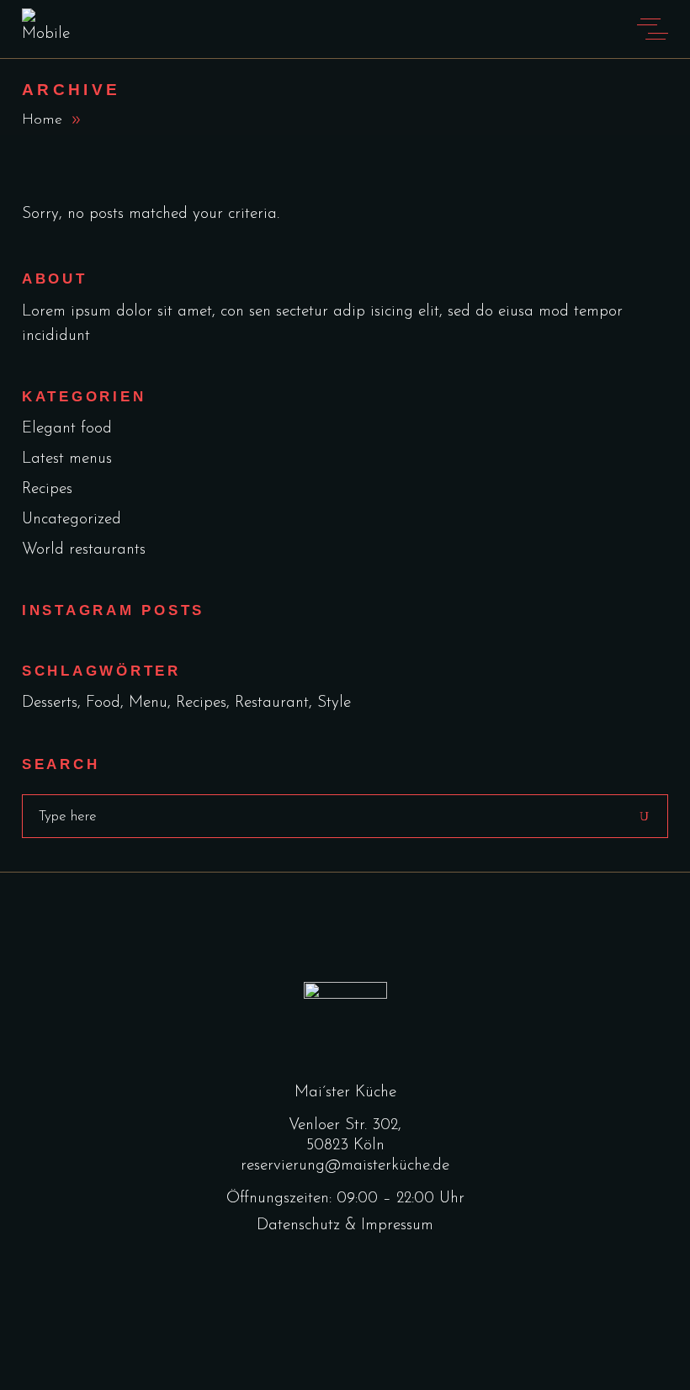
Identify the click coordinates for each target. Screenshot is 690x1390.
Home (42, 120)
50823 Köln (345, 1146)
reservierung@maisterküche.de (345, 1166)
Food (103, 703)
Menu (148, 703)
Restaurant (272, 703)
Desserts (49, 703)
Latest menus (67, 459)
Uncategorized (71, 520)
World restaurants (84, 550)
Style (334, 703)
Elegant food (67, 429)
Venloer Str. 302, (345, 1125)
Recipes (47, 489)
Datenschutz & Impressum (345, 1225)
